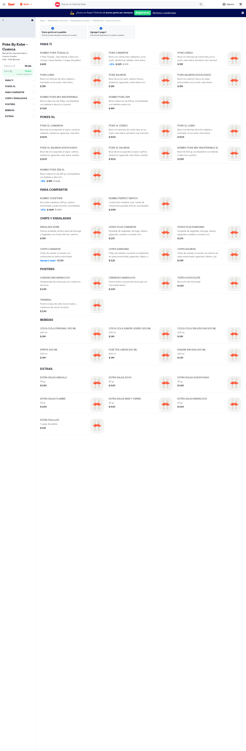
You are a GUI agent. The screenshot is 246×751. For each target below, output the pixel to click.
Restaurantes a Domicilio (58, 21)
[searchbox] (128, 4)
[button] (26, 4)
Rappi (42, 21)
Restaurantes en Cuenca (80, 21)
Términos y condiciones (164, 13)
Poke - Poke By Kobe (11, 59)
